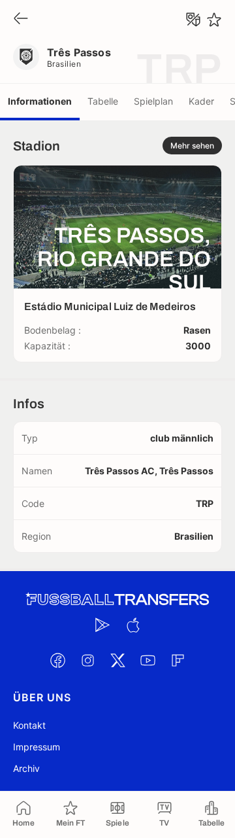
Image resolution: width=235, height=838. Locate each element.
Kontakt (29, 725)
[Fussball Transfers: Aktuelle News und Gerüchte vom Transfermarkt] (117, 599)
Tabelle (102, 101)
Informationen (40, 101)
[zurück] (21, 19)
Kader (201, 101)
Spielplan (153, 101)
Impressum (36, 746)
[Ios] (132, 625)
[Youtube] (147, 660)
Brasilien (64, 64)
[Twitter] (117, 660)
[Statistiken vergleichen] (193, 19)
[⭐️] (214, 19)
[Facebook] (57, 660)
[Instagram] (87, 660)
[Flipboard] (177, 660)
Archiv (26, 768)
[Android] (102, 625)
